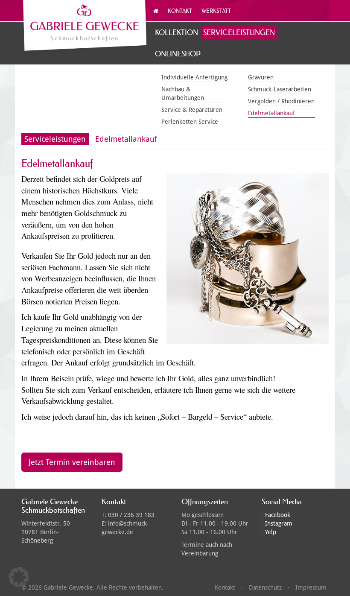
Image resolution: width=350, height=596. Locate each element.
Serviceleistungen (239, 32)
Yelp (270, 532)
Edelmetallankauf (271, 113)
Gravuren (261, 77)
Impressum (311, 587)
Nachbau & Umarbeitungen (182, 93)
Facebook (277, 514)
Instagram (278, 523)
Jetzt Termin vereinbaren (72, 462)
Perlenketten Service (189, 121)
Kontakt (180, 10)
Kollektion (176, 32)
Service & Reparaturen (191, 109)
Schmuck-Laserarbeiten (279, 89)
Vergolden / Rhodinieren (281, 101)
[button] (19, 577)
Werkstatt (216, 10)
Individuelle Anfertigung (194, 77)
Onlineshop (178, 53)
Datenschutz (265, 587)
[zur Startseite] (85, 27)
